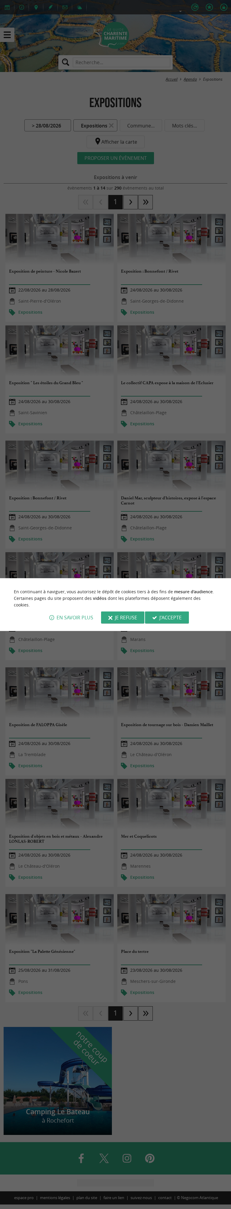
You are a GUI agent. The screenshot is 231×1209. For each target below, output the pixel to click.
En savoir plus (75, 617)
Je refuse (126, 617)
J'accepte (170, 617)
